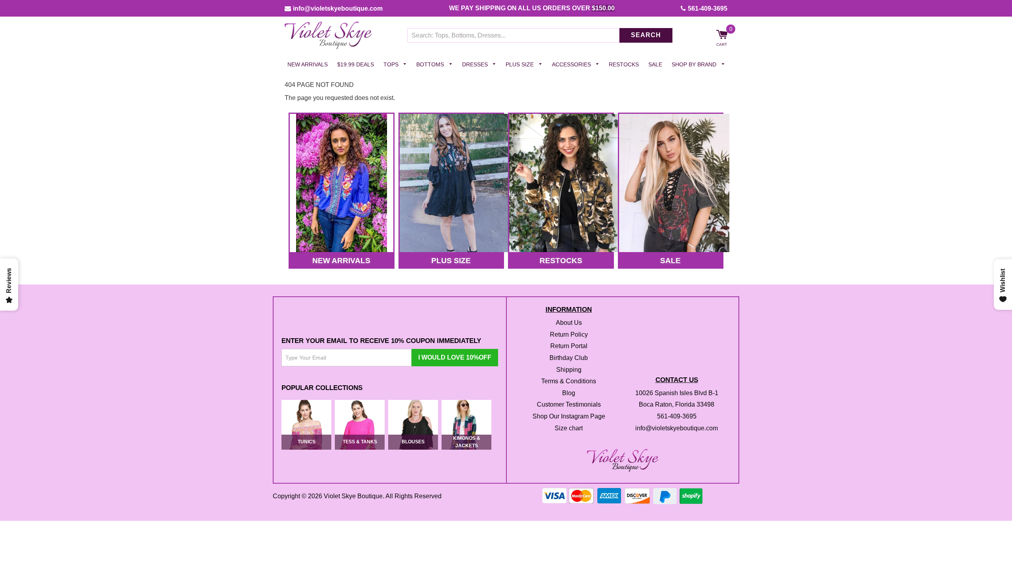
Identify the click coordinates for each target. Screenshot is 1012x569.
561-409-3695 (707, 8)
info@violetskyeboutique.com (338, 8)
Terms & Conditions (568, 381)
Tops (391, 64)
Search (646, 35)
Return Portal (568, 346)
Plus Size (520, 64)
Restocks (624, 64)
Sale (655, 64)
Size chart (569, 428)
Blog (568, 393)
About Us (569, 323)
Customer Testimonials (569, 404)
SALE (670, 260)
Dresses (475, 64)
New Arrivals (307, 64)
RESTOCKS (561, 260)
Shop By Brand (695, 64)
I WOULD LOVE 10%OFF (454, 357)
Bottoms (431, 64)
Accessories (572, 64)
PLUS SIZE (451, 260)
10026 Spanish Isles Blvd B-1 (676, 393)
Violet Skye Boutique (353, 496)
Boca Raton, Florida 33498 (676, 404)
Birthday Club (568, 357)
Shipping (569, 369)
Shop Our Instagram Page (568, 416)
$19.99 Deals (355, 64)
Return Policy (569, 334)
